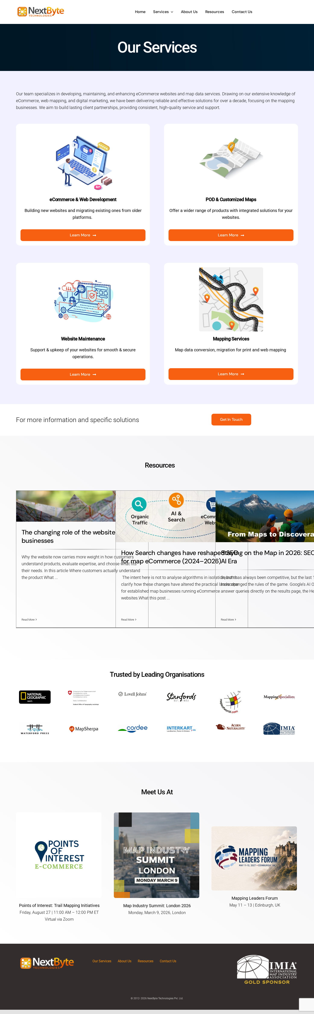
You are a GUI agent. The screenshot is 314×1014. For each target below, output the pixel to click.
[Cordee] (132, 724)
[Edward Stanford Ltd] (181, 692)
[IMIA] (279, 724)
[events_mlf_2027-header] (254, 828)
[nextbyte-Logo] (40, 6)
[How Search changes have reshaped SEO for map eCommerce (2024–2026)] (182, 516)
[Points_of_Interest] (58, 814)
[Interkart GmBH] (181, 724)
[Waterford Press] (35, 724)
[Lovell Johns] (132, 692)
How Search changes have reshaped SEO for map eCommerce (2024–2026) (179, 557)
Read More (28, 619)
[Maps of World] (230, 692)
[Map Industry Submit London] (156, 814)
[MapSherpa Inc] (84, 724)
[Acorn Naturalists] (230, 724)
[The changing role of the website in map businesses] (82, 506)
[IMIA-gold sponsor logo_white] (267, 956)
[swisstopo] (84, 692)
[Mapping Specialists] (279, 692)
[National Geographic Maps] (35, 692)
